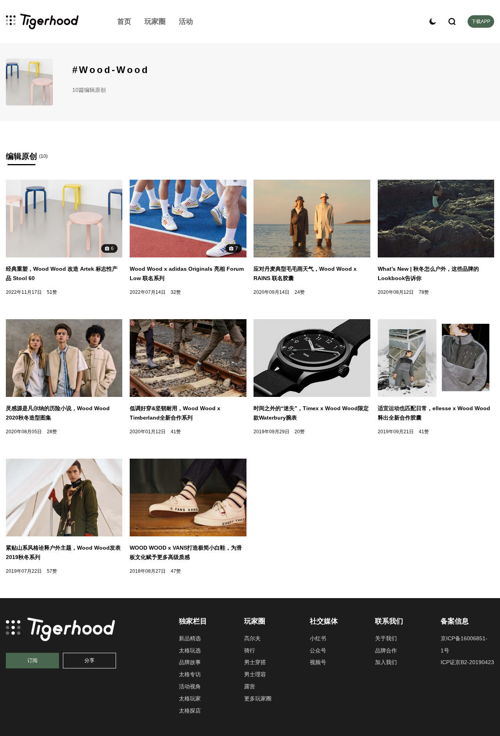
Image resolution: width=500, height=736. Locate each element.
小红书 (318, 638)
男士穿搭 (255, 662)
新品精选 (190, 638)
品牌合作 (386, 650)
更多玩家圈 (257, 698)
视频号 (318, 662)
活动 (186, 21)
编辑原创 (21, 156)
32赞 (176, 292)
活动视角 (190, 686)
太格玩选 (190, 650)
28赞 (52, 431)
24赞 (300, 292)
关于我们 (386, 638)
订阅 (32, 660)
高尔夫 (252, 638)
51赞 (52, 292)
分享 (89, 660)
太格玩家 (190, 698)
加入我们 (386, 662)
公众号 (318, 650)
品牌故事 (190, 662)
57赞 (52, 571)
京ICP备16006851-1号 (464, 644)
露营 (249, 686)
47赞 (176, 571)
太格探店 (190, 710)
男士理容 (255, 674)
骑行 (249, 650)
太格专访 (190, 674)
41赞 (176, 431)
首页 (124, 21)
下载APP (480, 21)
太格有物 (53, 21)
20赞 (300, 431)
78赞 (424, 292)
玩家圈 (155, 21)
